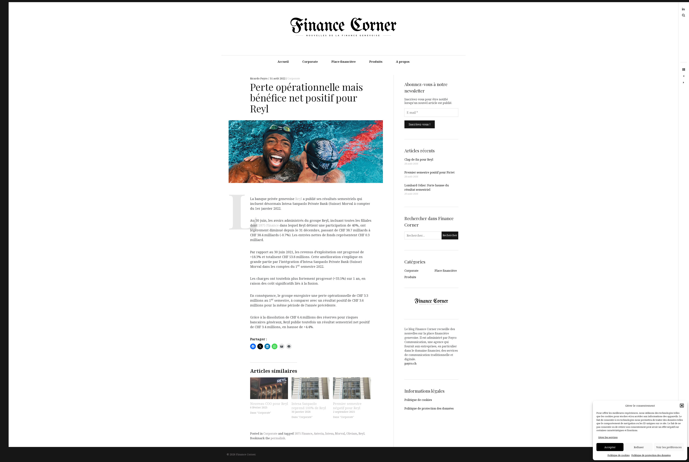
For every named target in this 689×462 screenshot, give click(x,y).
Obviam (351, 433)
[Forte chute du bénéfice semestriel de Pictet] (683, 76)
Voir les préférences (669, 447)
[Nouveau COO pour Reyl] (269, 388)
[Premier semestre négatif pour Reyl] (352, 388)
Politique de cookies (619, 455)
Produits (375, 62)
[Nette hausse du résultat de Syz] (683, 82)
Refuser (639, 447)
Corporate (310, 62)
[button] (682, 405)
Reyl (298, 199)
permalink (278, 438)
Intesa (329, 433)
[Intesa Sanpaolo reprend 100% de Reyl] (310, 388)
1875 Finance (268, 225)
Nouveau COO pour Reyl (269, 403)
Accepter (610, 447)
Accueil (283, 62)
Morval (340, 433)
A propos (402, 62)
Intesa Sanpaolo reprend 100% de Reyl (309, 405)
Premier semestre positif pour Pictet (429, 172)
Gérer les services (608, 437)
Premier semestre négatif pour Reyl (347, 405)
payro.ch (410, 363)
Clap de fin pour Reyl (418, 159)
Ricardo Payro (259, 78)
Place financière (343, 62)
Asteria (319, 433)
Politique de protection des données (651, 455)
